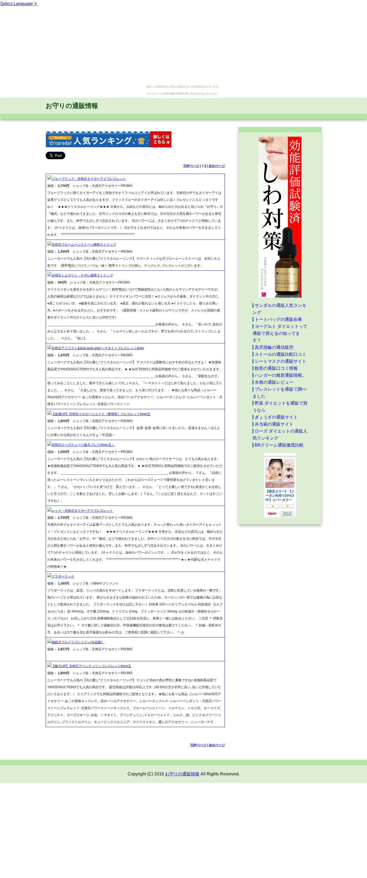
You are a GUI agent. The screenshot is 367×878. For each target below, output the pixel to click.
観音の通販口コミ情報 (276, 368)
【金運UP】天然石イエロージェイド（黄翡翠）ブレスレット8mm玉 (101, 414)
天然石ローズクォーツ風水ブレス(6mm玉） (83, 445)
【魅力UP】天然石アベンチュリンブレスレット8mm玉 (91, 666)
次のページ (217, 166)
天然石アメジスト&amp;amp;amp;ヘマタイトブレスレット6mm (98, 348)
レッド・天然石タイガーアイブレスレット (82, 511)
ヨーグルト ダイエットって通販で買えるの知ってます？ (280, 333)
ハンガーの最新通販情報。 (280, 375)
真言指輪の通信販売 (274, 347)
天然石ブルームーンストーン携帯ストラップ (84, 244)
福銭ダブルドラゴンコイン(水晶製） (78, 642)
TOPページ (191, 166)
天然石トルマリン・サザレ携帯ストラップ (82, 275)
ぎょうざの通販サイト (276, 417)
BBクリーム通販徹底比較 (279, 445)
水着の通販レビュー (274, 382)
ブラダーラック (63, 576)
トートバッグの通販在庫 (278, 319)
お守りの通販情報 (72, 105)
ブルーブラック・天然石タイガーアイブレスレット (89, 179)
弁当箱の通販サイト (274, 424)
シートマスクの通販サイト (280, 361)
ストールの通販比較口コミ (280, 354)
